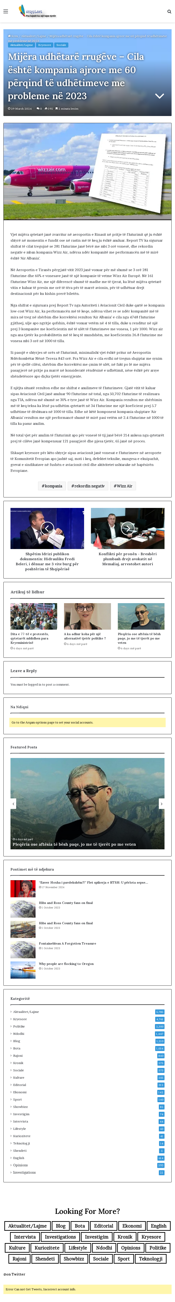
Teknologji (21, 1143)
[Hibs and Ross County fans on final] (23, 909)
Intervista (20, 1121)
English (18, 1158)
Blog (16, 1041)
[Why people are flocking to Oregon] (23, 970)
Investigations (24, 1172)
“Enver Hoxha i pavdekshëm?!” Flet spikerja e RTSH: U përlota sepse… (93, 882)
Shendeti (19, 1150)
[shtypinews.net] (35, 11)
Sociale (61, 45)
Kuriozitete (22, 1136)
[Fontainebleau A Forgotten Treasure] (23, 949)
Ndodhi (18, 1033)
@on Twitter (14, 1274)
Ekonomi (19, 1092)
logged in (34, 684)
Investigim (21, 1114)
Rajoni (18, 1055)
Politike (19, 1026)
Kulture (18, 1077)
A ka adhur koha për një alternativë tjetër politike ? (85, 636)
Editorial (19, 1085)
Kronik (18, 1063)
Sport (17, 1099)
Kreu (14, 36)
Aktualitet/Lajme (33, 36)
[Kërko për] (169, 13)
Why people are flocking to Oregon (66, 964)
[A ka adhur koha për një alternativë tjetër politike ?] (87, 616)
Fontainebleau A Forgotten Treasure (67, 943)
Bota (16, 1048)
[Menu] (5, 13)
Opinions (20, 1165)
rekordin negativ (90, 486)
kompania (53, 486)
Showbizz (20, 1107)
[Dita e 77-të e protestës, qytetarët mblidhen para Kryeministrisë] (33, 616)
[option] (87, 803)
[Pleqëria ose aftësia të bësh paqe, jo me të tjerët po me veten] (141, 616)
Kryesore (44, 45)
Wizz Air (124, 486)
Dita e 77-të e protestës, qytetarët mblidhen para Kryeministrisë (29, 638)
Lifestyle (19, 1128)
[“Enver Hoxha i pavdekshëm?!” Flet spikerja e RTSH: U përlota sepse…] (23, 888)
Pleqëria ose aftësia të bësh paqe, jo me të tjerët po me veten (139, 638)
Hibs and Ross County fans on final (66, 903)
